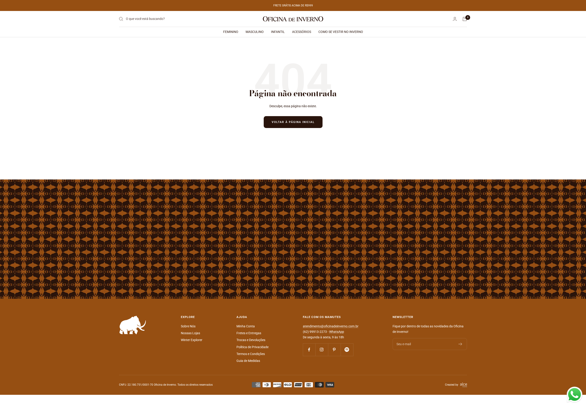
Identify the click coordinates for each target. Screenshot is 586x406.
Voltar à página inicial (293, 122)
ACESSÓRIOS (301, 32)
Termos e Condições (250, 354)
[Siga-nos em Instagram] (321, 349)
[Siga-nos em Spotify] (347, 349)
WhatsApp (336, 332)
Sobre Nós (188, 326)
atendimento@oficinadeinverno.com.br (330, 326)
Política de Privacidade (252, 347)
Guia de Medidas (248, 361)
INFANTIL (278, 32)
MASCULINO (255, 32)
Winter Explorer (191, 340)
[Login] (455, 19)
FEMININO (230, 32)
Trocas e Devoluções (250, 340)
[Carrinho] (464, 19)
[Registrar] (460, 344)
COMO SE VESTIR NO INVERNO (340, 32)
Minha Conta (245, 326)
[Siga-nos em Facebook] (309, 349)
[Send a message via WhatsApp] (574, 394)
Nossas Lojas (190, 333)
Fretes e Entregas (248, 333)
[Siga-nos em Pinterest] (334, 349)
